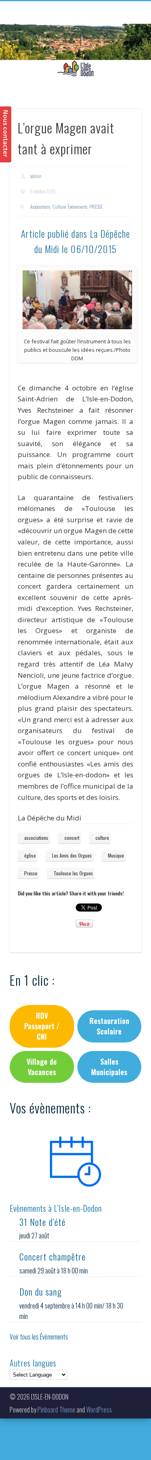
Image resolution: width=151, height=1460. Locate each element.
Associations (40, 206)
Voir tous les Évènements (39, 1337)
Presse (30, 873)
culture (102, 837)
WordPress (99, 1409)
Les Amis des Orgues (72, 855)
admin (35, 175)
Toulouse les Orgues (73, 873)
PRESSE (96, 206)
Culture (59, 206)
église (30, 855)
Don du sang (40, 1291)
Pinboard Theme (56, 1409)
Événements (77, 206)
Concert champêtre (52, 1256)
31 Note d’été (42, 1221)
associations (36, 837)
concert (71, 837)
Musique (116, 855)
